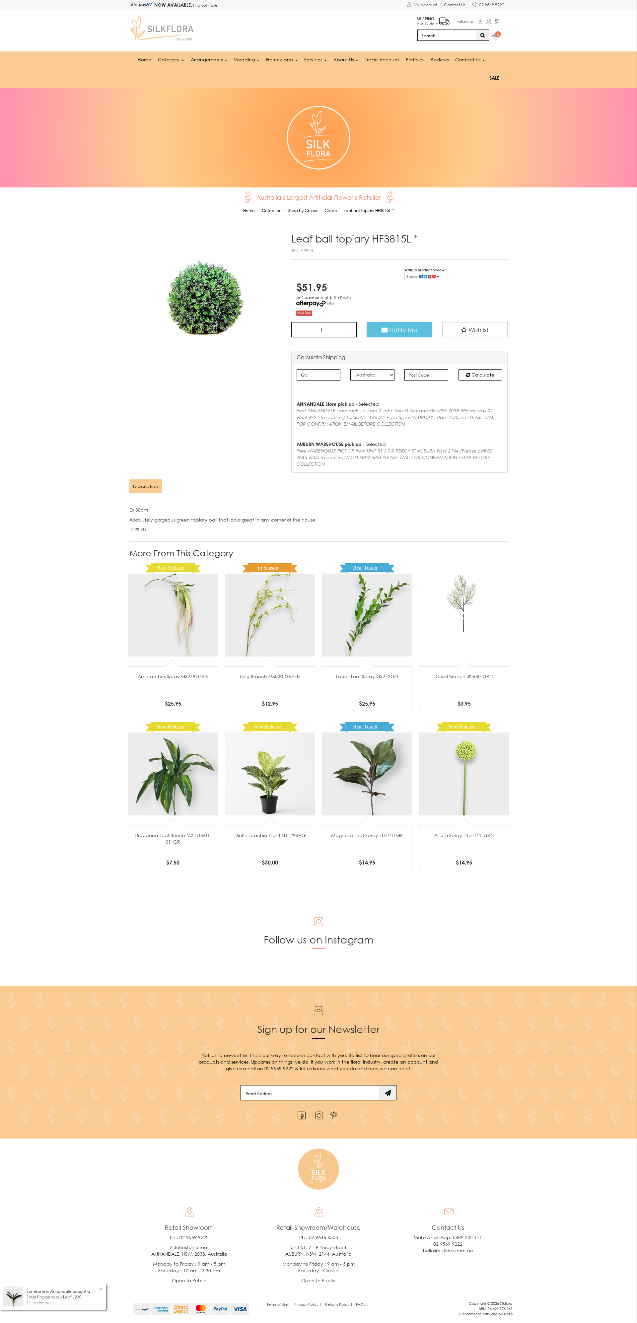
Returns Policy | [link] (339, 1304)
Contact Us (454, 4)
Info (330, 303)
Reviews (439, 59)
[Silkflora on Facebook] (301, 1114)
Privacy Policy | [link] (308, 1304)
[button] (475, 329)
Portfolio (415, 59)
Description (145, 486)
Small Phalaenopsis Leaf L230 (54, 1296)
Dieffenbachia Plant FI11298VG (270, 835)
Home (144, 59)
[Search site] (482, 35)
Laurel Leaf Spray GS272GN (367, 676)
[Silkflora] (162, 27)
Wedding (245, 59)
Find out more (204, 5)
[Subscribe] (387, 1092)
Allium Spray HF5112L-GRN (464, 835)
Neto (508, 1314)
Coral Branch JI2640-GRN (464, 676)
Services (313, 59)
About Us (344, 59)
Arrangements (207, 59)
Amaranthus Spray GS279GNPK (173, 676)
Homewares (280, 59)
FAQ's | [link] (362, 1304)
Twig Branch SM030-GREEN (270, 676)
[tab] (146, 486)
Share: (412, 276)
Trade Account (382, 59)
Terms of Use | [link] (279, 1304)
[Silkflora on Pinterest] (334, 1114)
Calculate (482, 375)
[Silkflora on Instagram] (317, 1114)
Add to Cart (172, 604)
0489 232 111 (467, 1237)
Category (169, 59)
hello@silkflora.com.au (448, 1250)
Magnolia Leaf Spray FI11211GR (367, 835)
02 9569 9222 (491, 4)
